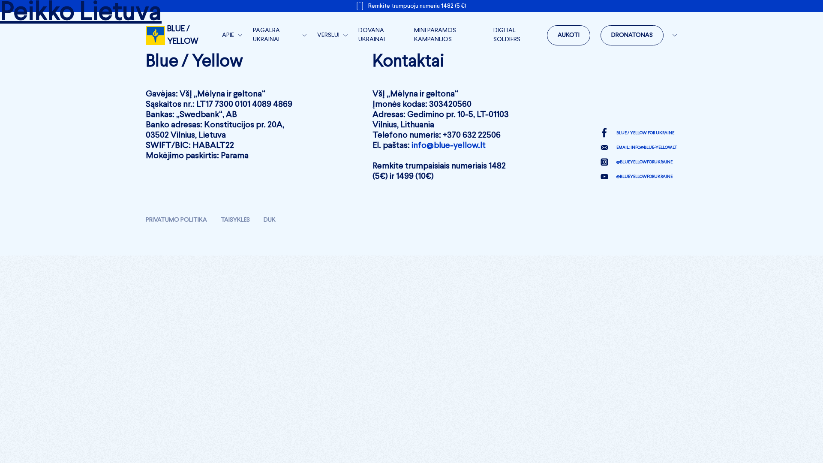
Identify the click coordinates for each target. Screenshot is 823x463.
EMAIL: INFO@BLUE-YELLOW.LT (646, 147)
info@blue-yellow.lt (449, 145)
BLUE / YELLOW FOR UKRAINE (645, 133)
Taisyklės (235, 220)
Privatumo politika (176, 220)
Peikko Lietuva (81, 13)
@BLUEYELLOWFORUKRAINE (644, 162)
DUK (270, 220)
